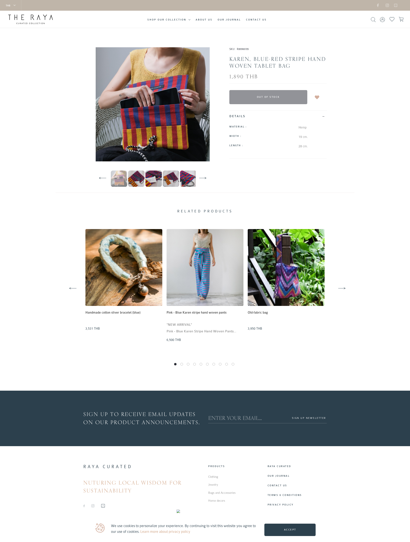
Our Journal (229, 19)
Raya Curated (279, 466)
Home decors (216, 500)
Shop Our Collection (166, 19)
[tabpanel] (123, 280)
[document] (205, 528)
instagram (386, 5)
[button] (11, 5)
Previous (67, 283)
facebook (378, 5)
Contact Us (256, 19)
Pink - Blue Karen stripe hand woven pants (197, 312)
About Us (204, 19)
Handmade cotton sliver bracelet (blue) (113, 312)
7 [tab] (213, 364)
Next (336, 283)
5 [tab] (201, 364)
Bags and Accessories (222, 492)
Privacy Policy (281, 504)
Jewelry (213, 484)
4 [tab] (194, 364)
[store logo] (32, 19)
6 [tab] (207, 364)
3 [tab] (188, 364)
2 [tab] (181, 364)
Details (237, 116)
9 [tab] (226, 364)
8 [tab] (220, 364)
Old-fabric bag (258, 312)
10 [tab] (233, 364)
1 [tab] (175, 364)
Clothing (213, 476)
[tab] (278, 116)
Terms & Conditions (285, 495)
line (393, 5)
